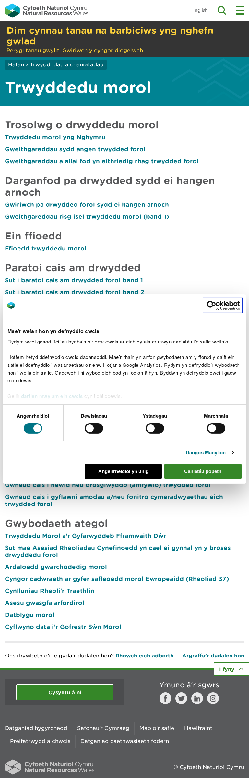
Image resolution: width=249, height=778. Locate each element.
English (199, 10)
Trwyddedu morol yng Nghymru (55, 137)
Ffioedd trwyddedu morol (46, 248)
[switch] (94, 428)
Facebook (165, 698)
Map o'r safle (156, 728)
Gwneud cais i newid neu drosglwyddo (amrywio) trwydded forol (108, 484)
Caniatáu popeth (202, 471)
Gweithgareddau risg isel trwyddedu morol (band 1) (87, 216)
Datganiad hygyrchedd (36, 728)
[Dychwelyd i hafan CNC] (46, 10)
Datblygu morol (29, 614)
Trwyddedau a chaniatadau (66, 64)
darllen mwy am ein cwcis (52, 396)
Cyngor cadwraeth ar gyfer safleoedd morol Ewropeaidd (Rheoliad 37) (117, 578)
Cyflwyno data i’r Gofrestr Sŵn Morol (63, 626)
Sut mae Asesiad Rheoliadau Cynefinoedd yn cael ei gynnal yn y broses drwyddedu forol (118, 551)
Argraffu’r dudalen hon (213, 655)
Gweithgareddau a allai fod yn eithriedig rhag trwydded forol (102, 161)
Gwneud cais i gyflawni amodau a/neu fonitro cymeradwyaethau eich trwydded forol (114, 500)
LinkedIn (197, 698)
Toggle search (222, 10)
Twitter (181, 698)
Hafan (16, 64)
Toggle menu (240, 10)
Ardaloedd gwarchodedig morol (56, 566)
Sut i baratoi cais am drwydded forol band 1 (74, 280)
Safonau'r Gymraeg (103, 728)
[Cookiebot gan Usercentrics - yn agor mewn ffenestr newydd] (223, 305)
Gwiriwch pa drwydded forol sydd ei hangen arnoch (87, 204)
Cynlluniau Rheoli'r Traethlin (49, 590)
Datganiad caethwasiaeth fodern (124, 741)
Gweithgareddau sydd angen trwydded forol (75, 149)
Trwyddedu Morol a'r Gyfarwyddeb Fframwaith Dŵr (85, 535)
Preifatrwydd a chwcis (40, 741)
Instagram (213, 698)
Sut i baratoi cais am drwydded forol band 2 (74, 292)
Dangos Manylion (206, 452)
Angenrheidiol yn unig (123, 471)
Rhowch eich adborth (144, 655)
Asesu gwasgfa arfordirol (44, 602)
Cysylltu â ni (64, 692)
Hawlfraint (198, 728)
